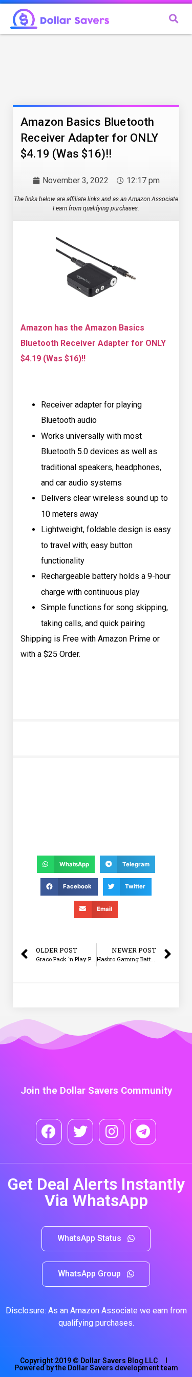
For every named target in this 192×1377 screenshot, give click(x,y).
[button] (96, 1238)
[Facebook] (48, 1132)
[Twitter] (80, 1132)
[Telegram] (143, 1132)
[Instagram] (111, 1132)
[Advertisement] (94, 67)
